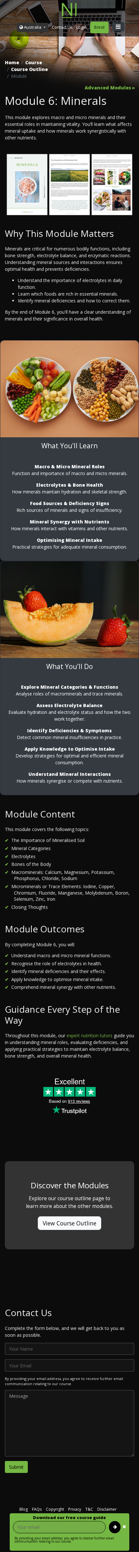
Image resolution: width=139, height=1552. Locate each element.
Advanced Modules (108, 87)
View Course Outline (69, 1223)
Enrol (99, 27)
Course (33, 62)
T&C (89, 1509)
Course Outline (29, 69)
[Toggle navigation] (118, 26)
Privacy (74, 1509)
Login (81, 27)
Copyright (55, 1509)
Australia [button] (32, 27)
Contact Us (62, 27)
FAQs (37, 1509)
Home (12, 62)
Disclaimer (107, 1509)
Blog (23, 1509)
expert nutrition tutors (89, 1035)
